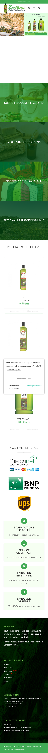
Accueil (6, 664)
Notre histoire (8, 678)
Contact (6, 681)
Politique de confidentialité (13, 704)
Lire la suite (36, 366)
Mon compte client (24, 2)
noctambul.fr (20, 750)
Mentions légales (14, 370)
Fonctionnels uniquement (14, 387)
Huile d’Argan (10, 671)
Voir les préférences (34, 386)
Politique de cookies (11, 706)
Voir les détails (33, 311)
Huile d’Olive (8, 668)
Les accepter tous (24, 378)
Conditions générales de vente (14, 701)
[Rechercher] (28, 8)
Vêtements (10, 674)
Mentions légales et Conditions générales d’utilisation (22, 698)
